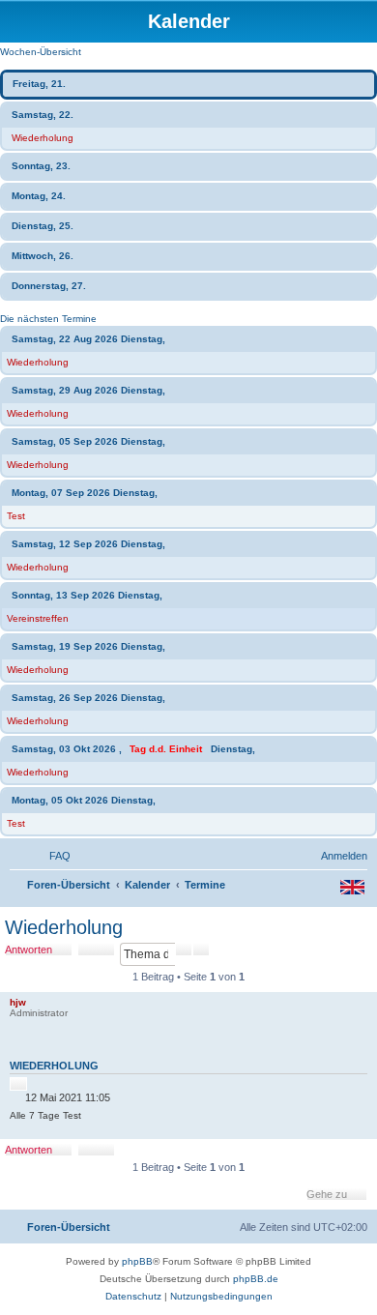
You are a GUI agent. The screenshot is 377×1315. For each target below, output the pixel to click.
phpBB (137, 1261)
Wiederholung (42, 137)
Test (16, 516)
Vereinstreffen (38, 618)
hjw (18, 1002)
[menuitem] (51, 855)
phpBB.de (255, 1278)
